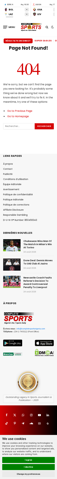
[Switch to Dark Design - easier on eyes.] (52, 27)
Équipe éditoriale (12, 184)
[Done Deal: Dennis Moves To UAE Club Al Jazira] (12, 265)
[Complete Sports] (31, 27)
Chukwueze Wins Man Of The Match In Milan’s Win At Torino (37, 244)
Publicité (8, 174)
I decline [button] (28, 467)
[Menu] (9, 27)
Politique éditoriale (13, 199)
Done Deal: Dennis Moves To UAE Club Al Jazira (38, 262)
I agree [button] (28, 460)
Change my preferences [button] (28, 474)
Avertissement (11, 189)
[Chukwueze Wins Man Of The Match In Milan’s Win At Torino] (12, 245)
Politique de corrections (16, 204)
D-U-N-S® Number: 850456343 (20, 220)
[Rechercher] (47, 27)
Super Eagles (43, 40)
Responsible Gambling (15, 215)
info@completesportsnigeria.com (31, 329)
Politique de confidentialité (18, 194)
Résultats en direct (18, 40)
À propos (8, 163)
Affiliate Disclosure (13, 209)
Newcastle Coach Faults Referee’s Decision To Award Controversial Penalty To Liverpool (37, 282)
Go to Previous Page (19, 111)
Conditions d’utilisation (15, 179)
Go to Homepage (18, 116)
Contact (8, 169)
